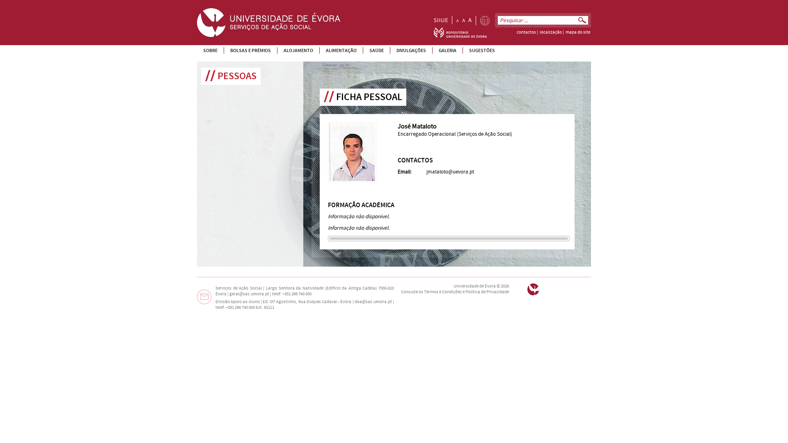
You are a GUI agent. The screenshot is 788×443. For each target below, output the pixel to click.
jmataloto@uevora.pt (450, 172)
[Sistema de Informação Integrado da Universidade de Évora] (441, 20)
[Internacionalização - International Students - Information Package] (485, 20)
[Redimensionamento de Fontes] (464, 20)
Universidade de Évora (475, 286)
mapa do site (578, 32)
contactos (526, 32)
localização (551, 32)
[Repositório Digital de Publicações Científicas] (460, 36)
